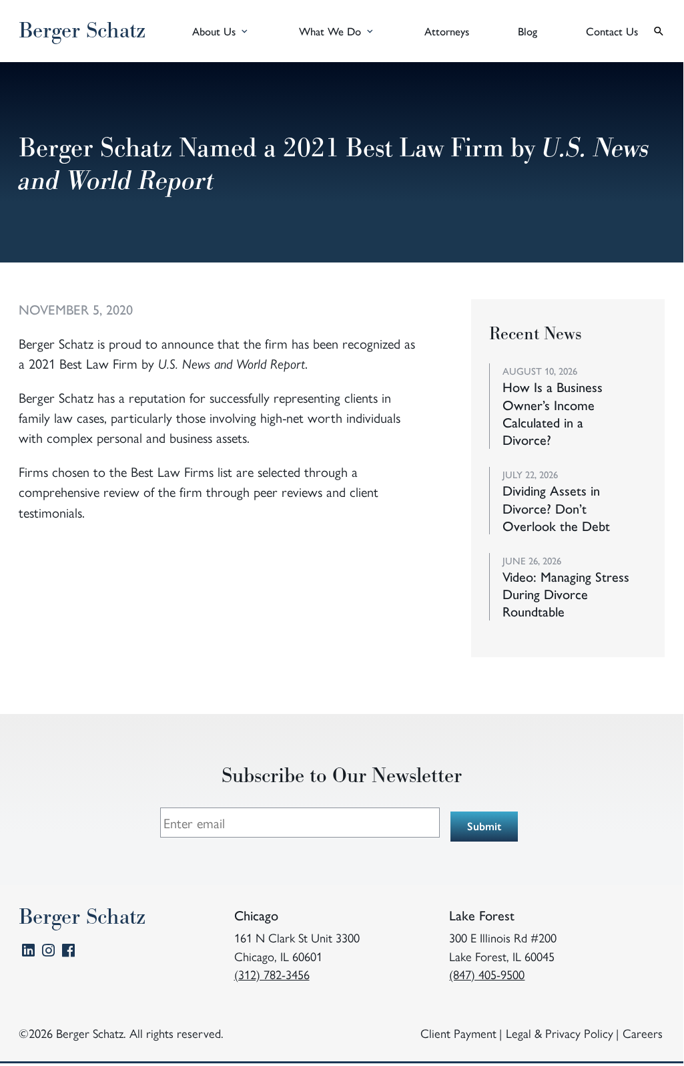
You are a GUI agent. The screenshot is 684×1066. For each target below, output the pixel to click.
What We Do (330, 31)
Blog (527, 31)
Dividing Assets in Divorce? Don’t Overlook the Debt (556, 508)
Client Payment (458, 1033)
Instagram (48, 953)
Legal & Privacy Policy (559, 1033)
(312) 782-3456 (272, 974)
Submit (484, 826)
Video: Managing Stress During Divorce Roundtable (565, 594)
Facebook (68, 953)
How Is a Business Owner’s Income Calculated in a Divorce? (552, 413)
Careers (643, 1033)
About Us (214, 31)
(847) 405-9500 (487, 974)
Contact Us (612, 31)
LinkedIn (28, 953)
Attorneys (446, 31)
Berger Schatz (82, 30)
